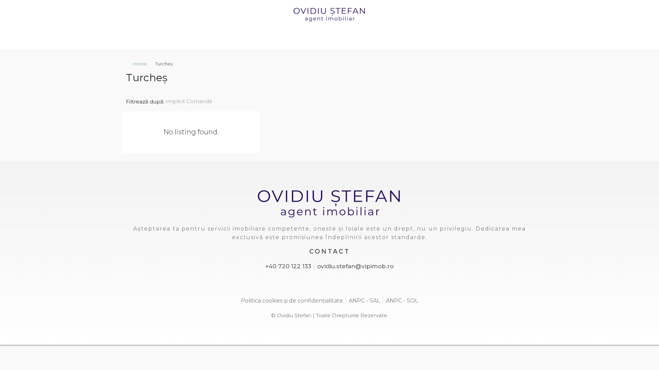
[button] (520, 76)
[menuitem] (485, 39)
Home (140, 63)
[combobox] (194, 101)
